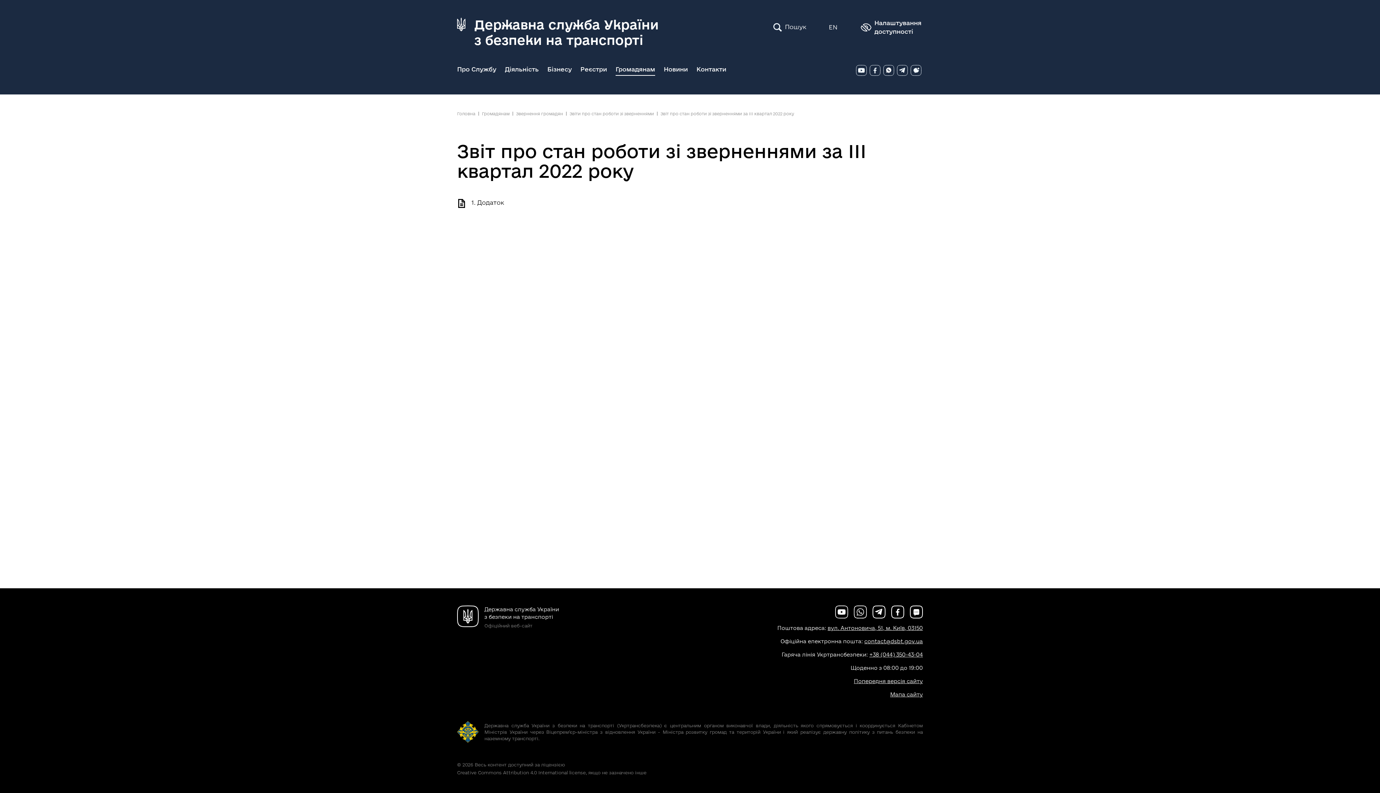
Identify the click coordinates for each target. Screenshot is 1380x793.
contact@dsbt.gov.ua (893, 641)
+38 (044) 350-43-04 (896, 654)
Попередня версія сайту (888, 681)
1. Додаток (488, 202)
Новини (676, 69)
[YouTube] (861, 70)
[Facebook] (875, 70)
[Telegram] (902, 70)
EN (833, 27)
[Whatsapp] (888, 70)
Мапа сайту (906, 694)
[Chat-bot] (916, 70)
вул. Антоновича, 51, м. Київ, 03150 (875, 628)
